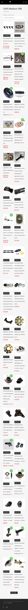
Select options (7, 35)
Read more (17, 540)
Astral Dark (10, 603)
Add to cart (17, 35)
